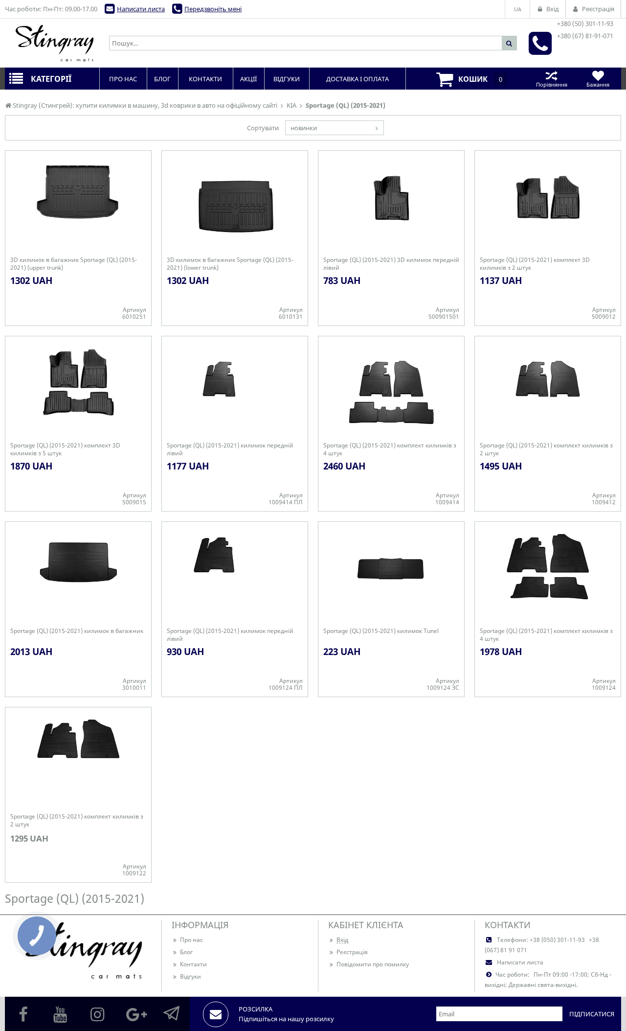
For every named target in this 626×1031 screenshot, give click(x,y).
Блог (186, 952)
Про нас (191, 940)
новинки (304, 127)
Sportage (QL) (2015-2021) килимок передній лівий (230, 449)
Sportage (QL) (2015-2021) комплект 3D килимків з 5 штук (65, 449)
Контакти (193, 964)
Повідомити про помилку (372, 964)
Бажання (597, 84)
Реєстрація (352, 952)
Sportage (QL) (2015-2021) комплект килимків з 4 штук (389, 449)
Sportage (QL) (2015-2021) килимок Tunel (381, 631)
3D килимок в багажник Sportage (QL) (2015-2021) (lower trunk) (230, 264)
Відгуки (190, 976)
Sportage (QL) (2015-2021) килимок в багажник (76, 631)
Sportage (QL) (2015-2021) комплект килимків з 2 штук (546, 449)
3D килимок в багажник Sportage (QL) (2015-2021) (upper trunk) (73, 264)
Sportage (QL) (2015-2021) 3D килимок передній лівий (391, 264)
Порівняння (551, 84)
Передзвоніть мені (213, 8)
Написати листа (141, 8)
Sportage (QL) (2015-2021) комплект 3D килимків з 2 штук (535, 264)
